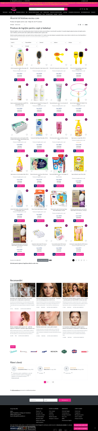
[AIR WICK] (13, 354)
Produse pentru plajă (19, 105)
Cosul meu (51, 414)
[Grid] (80, 24)
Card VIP (60, 14)
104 (68, 2)
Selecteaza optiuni (60, 254)
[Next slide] (88, 351)
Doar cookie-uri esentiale (81, 428)
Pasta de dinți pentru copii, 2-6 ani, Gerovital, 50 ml (59, 104)
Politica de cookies (61, 425)
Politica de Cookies (40, 420)
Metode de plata (53, 416)
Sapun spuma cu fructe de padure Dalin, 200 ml (19, 174)
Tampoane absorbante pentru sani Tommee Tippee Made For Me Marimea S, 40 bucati (19, 245)
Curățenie (65, 12)
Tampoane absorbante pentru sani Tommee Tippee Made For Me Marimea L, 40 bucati (78, 210)
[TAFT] (23, 354)
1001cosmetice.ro (16, 390)
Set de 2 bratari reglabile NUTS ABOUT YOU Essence (78, 104)
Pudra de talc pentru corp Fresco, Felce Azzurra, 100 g (39, 175)
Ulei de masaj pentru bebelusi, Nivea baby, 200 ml (19, 69)
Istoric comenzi (78, 416)
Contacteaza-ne (65, 413)
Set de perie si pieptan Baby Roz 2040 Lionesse (78, 244)
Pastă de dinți (59, 177)
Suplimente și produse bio (74, 12)
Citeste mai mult (15, 378)
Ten (14, 12)
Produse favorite (79, 418)
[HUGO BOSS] (74, 354)
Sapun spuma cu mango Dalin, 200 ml (79, 138)
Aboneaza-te (65, 400)
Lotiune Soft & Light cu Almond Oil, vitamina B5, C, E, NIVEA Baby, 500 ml (19, 210)
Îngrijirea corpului (20, 12)
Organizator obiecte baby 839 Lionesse (39, 244)
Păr (26, 12)
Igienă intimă (78, 213)
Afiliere (55, 14)
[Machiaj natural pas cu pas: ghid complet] (49, 318)
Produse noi (38, 14)
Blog (44, 14)
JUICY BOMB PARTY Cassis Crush (52, 2)
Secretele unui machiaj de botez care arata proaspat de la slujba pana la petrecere (21, 299)
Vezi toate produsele (43, 260)
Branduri (13, 346)
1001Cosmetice (39, 422)
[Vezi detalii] (12, 65)
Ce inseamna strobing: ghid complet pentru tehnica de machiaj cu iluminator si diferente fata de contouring (75, 328)
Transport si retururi (53, 418)
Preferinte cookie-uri (15, 428)
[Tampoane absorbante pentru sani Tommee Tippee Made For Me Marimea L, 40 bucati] (78, 198)
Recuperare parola (79, 414)
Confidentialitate (40, 416)
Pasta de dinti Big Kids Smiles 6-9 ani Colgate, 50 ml (59, 175)
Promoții (93, 12)
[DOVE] (64, 354)
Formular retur (39, 413)
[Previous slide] (10, 351)
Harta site (64, 416)
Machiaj (10, 12)
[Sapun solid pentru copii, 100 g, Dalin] (78, 163)
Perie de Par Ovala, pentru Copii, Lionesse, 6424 (59, 68)
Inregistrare (77, 413)
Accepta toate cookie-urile (81, 425)
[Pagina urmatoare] (87, 260)
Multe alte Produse (38, 4)
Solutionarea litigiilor (67, 420)
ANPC (63, 418)
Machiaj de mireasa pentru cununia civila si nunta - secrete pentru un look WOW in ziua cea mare (75, 299)
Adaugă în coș (20, 79)
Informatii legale (66, 411)
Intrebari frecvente (66, 414)
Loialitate (51, 413)
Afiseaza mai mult (14, 39)
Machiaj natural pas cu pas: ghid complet (46, 327)
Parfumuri (5, 12)
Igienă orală (46, 12)
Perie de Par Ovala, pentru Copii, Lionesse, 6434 (39, 68)
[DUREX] (44, 354)
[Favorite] (82, 9)
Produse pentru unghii (34, 12)
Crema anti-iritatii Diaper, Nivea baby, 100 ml (39, 138)
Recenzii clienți (49, 14)
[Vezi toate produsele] (83, 24)
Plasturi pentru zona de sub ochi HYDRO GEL (32, 2)
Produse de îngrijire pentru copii (19, 70)
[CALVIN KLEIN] (84, 354)
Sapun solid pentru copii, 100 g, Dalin (78, 174)
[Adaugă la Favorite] (27, 65)
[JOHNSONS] (33, 354)
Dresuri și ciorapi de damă (56, 12)
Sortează (12, 24)
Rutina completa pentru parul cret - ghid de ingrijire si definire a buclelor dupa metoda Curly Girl (22, 328)
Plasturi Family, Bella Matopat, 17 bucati (39, 209)
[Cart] (87, 9)
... (50, 382)
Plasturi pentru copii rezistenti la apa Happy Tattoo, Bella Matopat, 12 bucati (59, 210)
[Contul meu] (84, 9)
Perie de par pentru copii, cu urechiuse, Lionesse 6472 (59, 139)
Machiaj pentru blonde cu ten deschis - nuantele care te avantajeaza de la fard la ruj (48, 299)
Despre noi (38, 411)
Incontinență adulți (85, 12)
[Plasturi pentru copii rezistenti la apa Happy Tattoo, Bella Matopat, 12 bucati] (59, 198)
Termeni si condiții (40, 414)
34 (53, 382)
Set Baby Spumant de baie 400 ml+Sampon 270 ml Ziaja (39, 104)
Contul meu (77, 411)
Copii (41, 12)
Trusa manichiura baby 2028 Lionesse (59, 244)
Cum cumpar (52, 411)
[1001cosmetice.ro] (17, 9)
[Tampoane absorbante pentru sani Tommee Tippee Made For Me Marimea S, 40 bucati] (19, 233)
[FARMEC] (54, 354)
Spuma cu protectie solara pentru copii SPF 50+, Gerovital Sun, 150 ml (20, 104)
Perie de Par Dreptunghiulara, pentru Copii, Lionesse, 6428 (78, 69)
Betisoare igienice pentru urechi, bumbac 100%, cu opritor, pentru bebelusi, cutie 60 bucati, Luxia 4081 (19, 139)
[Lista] (78, 24)
